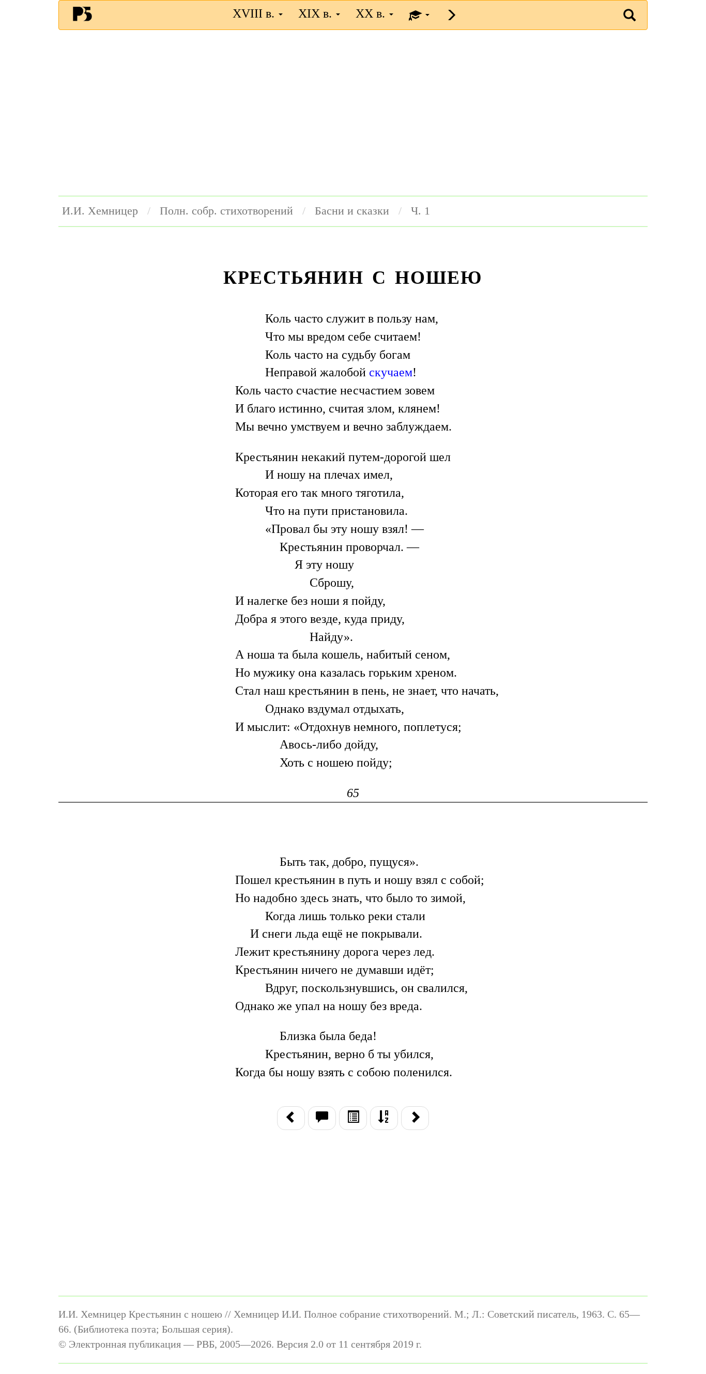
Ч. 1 (420, 211)
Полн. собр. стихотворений (226, 211)
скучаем (390, 372)
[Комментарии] (322, 1118)
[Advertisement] (353, 112)
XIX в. (316, 13)
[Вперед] (415, 1118)
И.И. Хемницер (100, 211)
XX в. (372, 13)
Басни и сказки (352, 211)
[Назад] (291, 1118)
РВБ (82, 13)
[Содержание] (353, 1118)
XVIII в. (255, 13)
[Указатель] (384, 1118)
